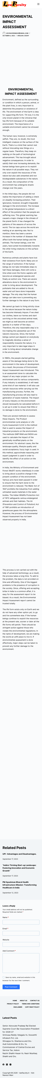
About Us (23, 1000)
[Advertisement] (21, 62)
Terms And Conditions (30, 1004)
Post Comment (11, 987)
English (21, 35)
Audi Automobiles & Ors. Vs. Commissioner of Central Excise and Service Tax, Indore (19, 1047)
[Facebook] (3, 1064)
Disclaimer (18, 1007)
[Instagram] (10, 1064)
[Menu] (38, 4)
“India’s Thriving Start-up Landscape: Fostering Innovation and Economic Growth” (19, 868)
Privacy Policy (13, 1004)
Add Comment (9, 951)
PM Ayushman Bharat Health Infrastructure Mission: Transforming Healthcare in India (20, 885)
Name (6, 917)
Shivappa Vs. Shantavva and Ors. (17, 1041)
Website (6, 940)
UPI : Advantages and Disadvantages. (20, 854)
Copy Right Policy (32, 1007)
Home (15, 1000)
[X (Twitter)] (7, 1064)
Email (5, 928)
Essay (26, 35)
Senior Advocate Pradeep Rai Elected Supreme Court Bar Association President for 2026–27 (21, 1029)
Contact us (34, 1000)
